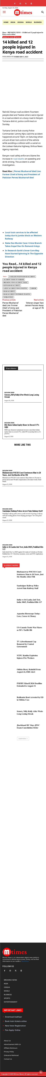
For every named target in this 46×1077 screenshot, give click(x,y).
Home (4, 32)
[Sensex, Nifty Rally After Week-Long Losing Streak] (23, 382)
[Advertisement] (23, 205)
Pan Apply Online (12, 1030)
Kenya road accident (11, 285)
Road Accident (9, 291)
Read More (25, 961)
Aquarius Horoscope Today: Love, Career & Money (28, 614)
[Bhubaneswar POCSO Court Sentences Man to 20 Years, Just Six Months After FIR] (23, 458)
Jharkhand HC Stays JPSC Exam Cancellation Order (28, 726)
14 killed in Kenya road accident (22, 276)
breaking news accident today (15, 282)
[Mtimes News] (23, 12)
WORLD (17, 37)
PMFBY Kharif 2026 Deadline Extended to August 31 (29, 684)
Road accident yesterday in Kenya (16, 294)
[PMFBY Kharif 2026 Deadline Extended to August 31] (8, 687)
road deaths (19, 158)
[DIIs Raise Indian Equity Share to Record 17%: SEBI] (23, 413)
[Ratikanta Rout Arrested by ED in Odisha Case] (8, 701)
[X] (26, 3)
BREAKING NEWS (14, 32)
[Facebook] (15, 3)
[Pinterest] (23, 64)
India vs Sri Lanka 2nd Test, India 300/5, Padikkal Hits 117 (29, 601)
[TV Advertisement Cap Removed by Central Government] (8, 645)
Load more (22, 738)
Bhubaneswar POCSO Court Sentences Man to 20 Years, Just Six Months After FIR (21, 474)
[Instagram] (20, 3)
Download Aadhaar (13, 1017)
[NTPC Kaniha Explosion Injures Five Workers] (8, 659)
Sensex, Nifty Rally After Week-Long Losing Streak (21, 396)
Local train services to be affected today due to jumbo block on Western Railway (23, 235)
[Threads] (31, 3)
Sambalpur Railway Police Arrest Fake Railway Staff (22, 511)
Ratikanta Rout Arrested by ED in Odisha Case (30, 698)
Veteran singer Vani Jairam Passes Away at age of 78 (34, 305)
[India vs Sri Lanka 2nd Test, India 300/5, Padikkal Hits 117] (23, 532)
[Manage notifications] (41, 1072)
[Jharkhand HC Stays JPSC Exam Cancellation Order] (8, 729)
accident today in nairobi (13, 279)
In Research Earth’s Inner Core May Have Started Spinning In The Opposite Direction (24, 253)
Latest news (11, 565)
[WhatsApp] (29, 64)
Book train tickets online (16, 1021)
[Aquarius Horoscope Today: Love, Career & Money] (8, 617)
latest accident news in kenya (15, 288)
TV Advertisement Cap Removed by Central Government (26, 644)
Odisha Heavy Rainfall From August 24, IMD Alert (29, 670)
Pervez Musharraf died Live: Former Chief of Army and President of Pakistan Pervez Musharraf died (21, 174)
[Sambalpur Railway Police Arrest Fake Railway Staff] (23, 496)
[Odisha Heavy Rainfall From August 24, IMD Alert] (8, 673)
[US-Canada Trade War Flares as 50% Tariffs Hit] (8, 631)
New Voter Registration (15, 1026)
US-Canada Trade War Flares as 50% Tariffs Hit (29, 628)
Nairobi (33, 288)
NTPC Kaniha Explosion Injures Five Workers (27, 656)
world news (8, 297)
